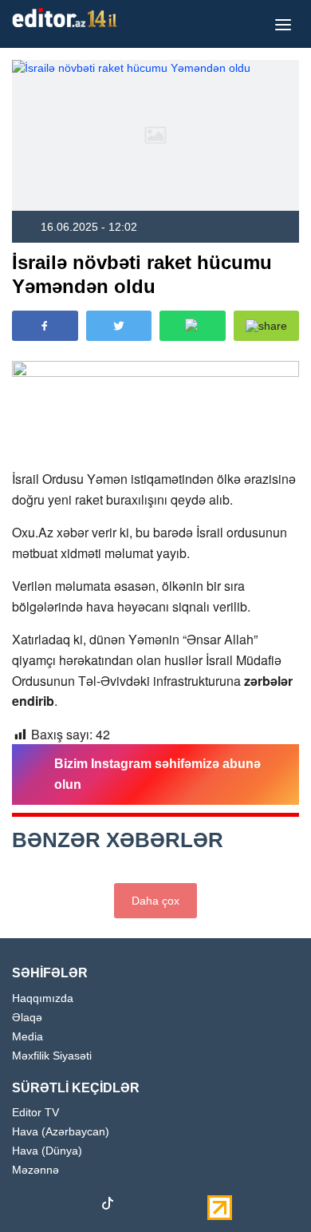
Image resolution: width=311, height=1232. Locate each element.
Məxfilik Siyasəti (52, 1056)
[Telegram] (136, 1206)
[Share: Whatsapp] (192, 326)
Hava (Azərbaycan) (60, 1132)
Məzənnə (35, 1170)
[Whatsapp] (163, 1206)
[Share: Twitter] (119, 326)
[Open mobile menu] (283, 24)
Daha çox (155, 900)
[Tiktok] (108, 1206)
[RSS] (191, 1206)
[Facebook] (24, 1206)
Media (27, 1037)
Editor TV (35, 1113)
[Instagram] (52, 1206)
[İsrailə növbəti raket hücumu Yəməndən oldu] (155, 135)
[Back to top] (266, 1187)
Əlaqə (27, 1018)
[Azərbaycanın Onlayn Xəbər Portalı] (68, 17)
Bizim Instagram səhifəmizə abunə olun (157, 774)
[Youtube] (80, 1206)
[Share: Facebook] (45, 326)
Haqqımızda (42, 998)
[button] (267, 326)
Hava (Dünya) (47, 1151)
